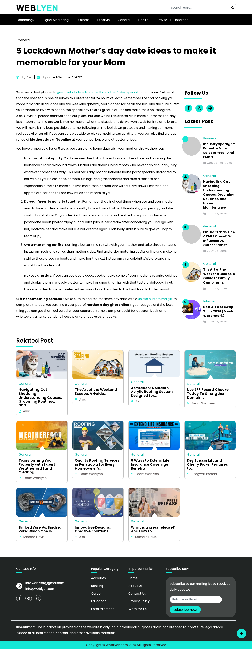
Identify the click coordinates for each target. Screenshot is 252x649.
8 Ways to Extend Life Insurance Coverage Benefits (150, 464)
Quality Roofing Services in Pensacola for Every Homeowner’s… (97, 464)
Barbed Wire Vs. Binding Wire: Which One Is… (40, 529)
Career (96, 593)
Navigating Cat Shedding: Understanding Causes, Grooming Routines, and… (40, 397)
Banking (97, 586)
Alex (29, 77)
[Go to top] (241, 633)
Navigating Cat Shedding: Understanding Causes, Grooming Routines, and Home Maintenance (218, 194)
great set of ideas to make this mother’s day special (97, 92)
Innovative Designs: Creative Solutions (93, 529)
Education (98, 601)
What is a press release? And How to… (153, 529)
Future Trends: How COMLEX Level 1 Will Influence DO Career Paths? (219, 238)
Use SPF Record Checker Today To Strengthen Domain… (208, 393)
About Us (135, 586)
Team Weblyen (203, 403)
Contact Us (137, 593)
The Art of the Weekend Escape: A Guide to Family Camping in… (219, 276)
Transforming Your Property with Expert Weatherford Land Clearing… (37, 466)
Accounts (98, 578)
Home (133, 578)
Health (143, 20)
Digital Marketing (55, 20)
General (124, 20)
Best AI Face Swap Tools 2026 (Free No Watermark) (219, 311)
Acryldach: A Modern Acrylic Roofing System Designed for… (152, 392)
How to (161, 20)
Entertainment (102, 609)
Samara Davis (33, 537)
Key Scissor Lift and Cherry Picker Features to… (207, 464)
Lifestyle (103, 20)
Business (82, 20)
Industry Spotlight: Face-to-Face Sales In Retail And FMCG (219, 150)
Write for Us (137, 609)
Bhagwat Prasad (204, 474)
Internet (181, 20)
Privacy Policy (139, 601)
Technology (25, 20)
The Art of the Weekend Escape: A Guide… (96, 392)
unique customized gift (155, 299)
